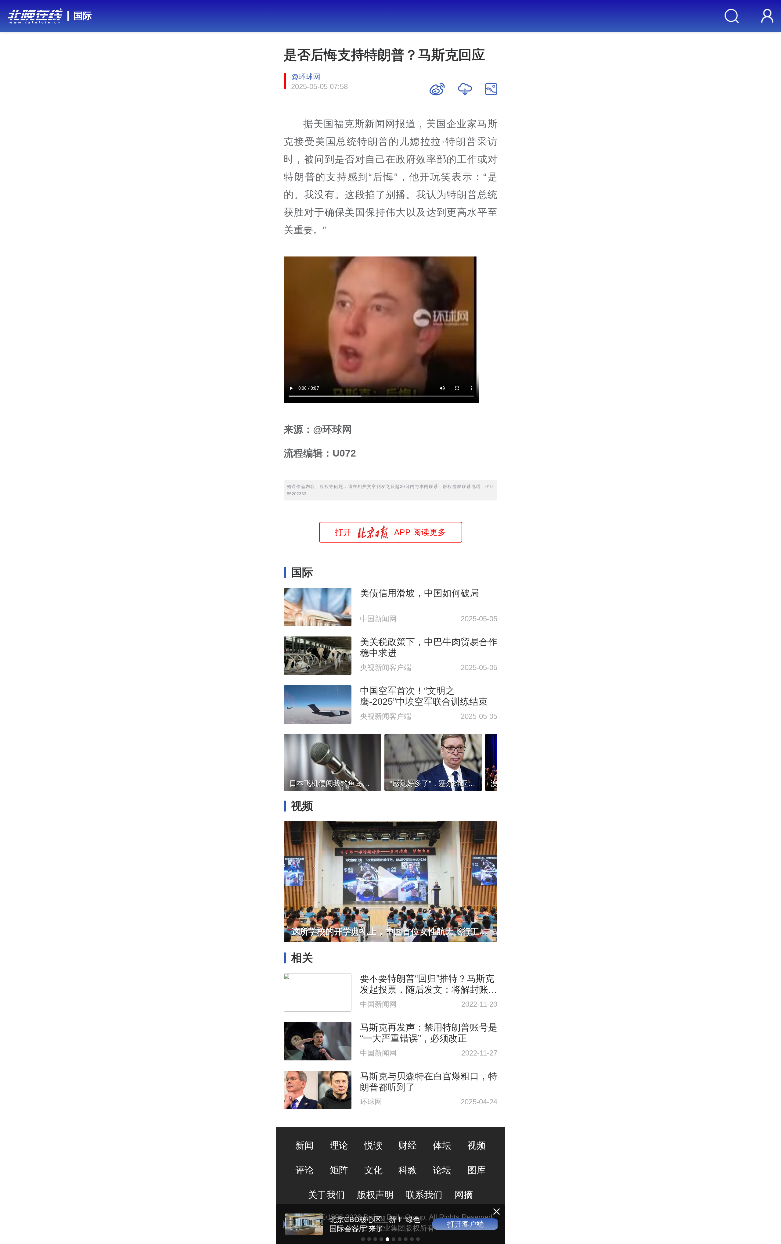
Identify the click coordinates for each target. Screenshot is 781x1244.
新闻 (304, 1145)
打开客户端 (464, 1224)
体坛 (442, 1145)
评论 (304, 1170)
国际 (83, 16)
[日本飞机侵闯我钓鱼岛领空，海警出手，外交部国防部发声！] (332, 760)
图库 (476, 1170)
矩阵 (339, 1170)
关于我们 (326, 1195)
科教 (407, 1170)
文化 (373, 1170)
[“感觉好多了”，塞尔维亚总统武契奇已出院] (433, 760)
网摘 (464, 1195)
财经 (407, 1145)
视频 (476, 1145)
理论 (339, 1145)
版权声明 (375, 1195)
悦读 (373, 1145)
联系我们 (424, 1195)
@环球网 (305, 77)
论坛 (442, 1170)
